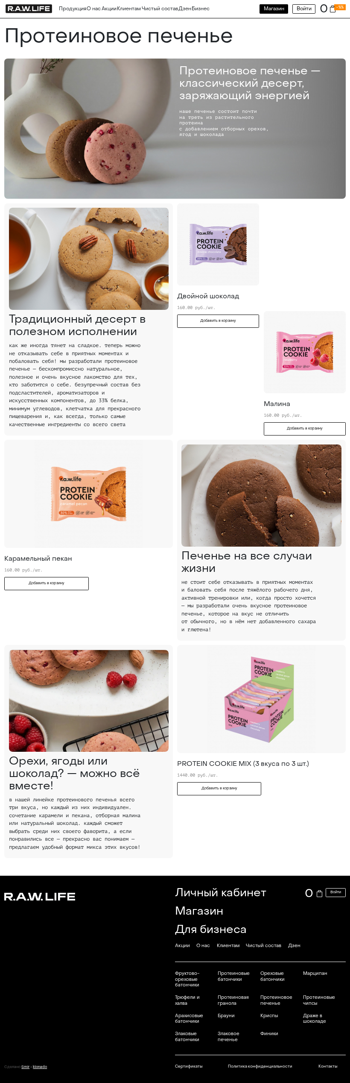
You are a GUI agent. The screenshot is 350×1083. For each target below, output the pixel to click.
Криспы (269, 1015)
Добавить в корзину (218, 320)
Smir (25, 1067)
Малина (277, 404)
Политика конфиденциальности (260, 1066)
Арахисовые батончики (189, 1018)
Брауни (226, 1015)
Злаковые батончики (187, 1036)
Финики (269, 1033)
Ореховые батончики (272, 976)
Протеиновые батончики (234, 976)
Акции (109, 9)
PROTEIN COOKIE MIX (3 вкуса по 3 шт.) (243, 763)
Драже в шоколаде (314, 1018)
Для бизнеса (211, 929)
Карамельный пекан (38, 558)
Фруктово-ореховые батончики (187, 979)
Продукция (72, 9)
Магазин (274, 9)
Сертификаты (188, 1066)
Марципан (315, 973)
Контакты (327, 1066)
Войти (304, 9)
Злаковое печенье (228, 1036)
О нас (94, 9)
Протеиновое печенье (276, 1000)
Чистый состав (160, 9)
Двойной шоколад (208, 296)
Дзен (184, 9)
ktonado (40, 1067)
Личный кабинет (220, 892)
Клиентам (129, 9)
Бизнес (201, 9)
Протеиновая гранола (233, 1000)
